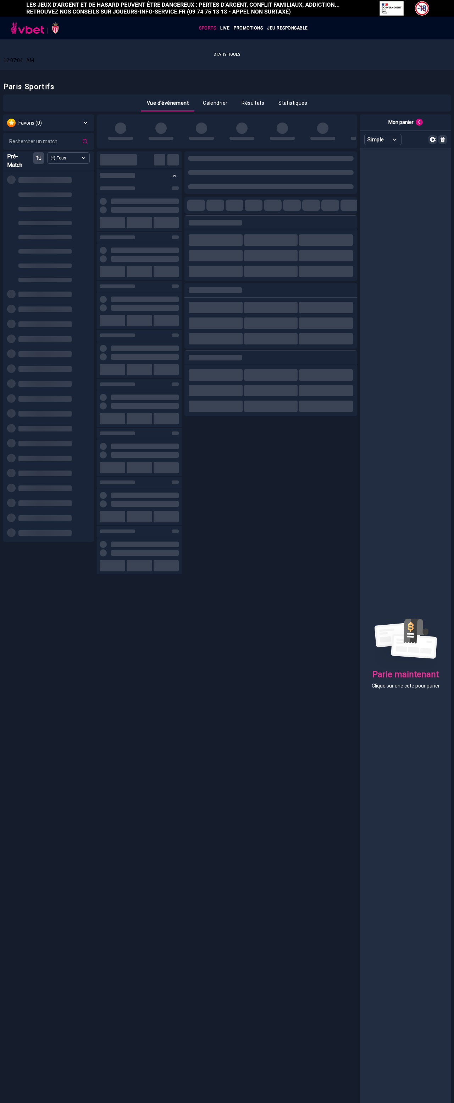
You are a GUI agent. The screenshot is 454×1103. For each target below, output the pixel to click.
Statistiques (227, 54)
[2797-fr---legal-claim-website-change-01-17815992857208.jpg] (227, 8)
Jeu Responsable (287, 28)
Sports (207, 28)
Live (224, 28)
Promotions (248, 28)
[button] (167, 103)
